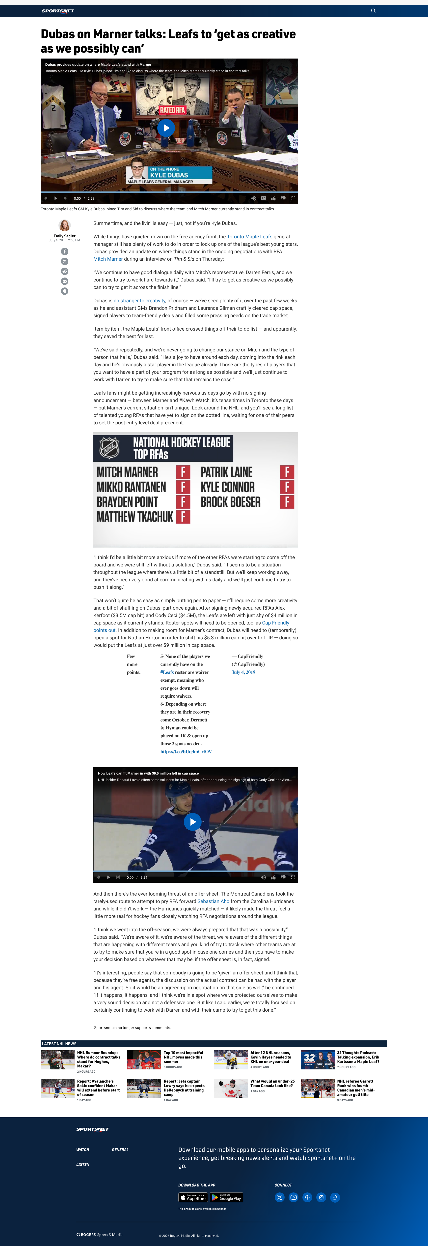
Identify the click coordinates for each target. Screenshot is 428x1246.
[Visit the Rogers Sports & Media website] (99, 1235)
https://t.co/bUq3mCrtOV (186, 751)
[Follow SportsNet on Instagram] (321, 1197)
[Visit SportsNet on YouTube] (293, 1197)
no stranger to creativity (139, 301)
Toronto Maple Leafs (249, 237)
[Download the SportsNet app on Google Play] (226, 1197)
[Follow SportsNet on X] (280, 1197)
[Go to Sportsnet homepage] (58, 11)
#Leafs (167, 672)
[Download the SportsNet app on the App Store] (193, 1197)
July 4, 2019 (243, 672)
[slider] (169, 192)
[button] (373, 11)
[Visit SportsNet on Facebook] (307, 1197)
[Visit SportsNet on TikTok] (335, 1197)
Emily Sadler (65, 235)
